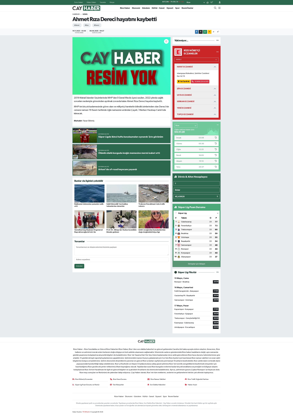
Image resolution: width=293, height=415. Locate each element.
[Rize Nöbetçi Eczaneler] (217, 52)
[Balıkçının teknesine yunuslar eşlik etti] (89, 193)
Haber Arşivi (192, 385)
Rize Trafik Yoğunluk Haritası (198, 379)
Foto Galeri (78, 2)
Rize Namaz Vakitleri (158, 379)
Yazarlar (103, 2)
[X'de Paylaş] (201, 32)
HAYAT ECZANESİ (185, 67)
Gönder (79, 266)
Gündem (146, 8)
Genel (85, 14)
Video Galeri (91, 2)
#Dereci (96, 25)
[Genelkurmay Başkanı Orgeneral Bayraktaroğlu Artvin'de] (89, 219)
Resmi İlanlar (187, 8)
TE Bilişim (86, 412)
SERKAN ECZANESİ (185, 101)
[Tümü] (217, 41)
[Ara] (215, 8)
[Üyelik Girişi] (219, 2)
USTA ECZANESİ (184, 95)
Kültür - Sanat (158, 8)
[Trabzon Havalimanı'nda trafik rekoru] (153, 193)
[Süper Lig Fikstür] (217, 272)
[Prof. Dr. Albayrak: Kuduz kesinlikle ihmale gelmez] (121, 219)
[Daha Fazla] (209, 32)
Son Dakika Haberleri (157, 385)
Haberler (76, 14)
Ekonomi (136, 8)
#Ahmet (76, 25)
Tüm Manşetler (118, 385)
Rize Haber (125, 8)
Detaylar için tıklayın (196, 264)
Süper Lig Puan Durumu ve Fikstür (87, 385)
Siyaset (170, 8)
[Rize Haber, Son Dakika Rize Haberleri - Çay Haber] (86, 8)
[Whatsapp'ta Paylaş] (205, 32)
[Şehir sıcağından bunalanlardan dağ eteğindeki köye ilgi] (153, 219)
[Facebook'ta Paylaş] (196, 32)
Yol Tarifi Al (184, 81)
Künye (112, 2)
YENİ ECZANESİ (184, 108)
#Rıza (86, 25)
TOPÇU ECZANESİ (185, 114)
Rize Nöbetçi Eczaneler (84, 379)
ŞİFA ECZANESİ (184, 89)
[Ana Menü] (219, 8)
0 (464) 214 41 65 (201, 81)
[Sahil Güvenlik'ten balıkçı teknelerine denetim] (121, 193)
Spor (177, 8)
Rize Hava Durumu (119, 379)
